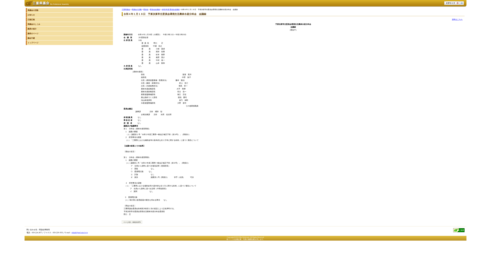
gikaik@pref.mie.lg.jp (80, 233)
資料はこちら (457, 19)
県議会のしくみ (34, 24)
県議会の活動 (137, 9)
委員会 (145, 9)
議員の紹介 (32, 29)
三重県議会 (126, 9)
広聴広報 (31, 20)
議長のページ (33, 33)
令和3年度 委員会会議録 (171, 9)
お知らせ (31, 15)
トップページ (33, 43)
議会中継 (31, 38)
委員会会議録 (155, 9)
